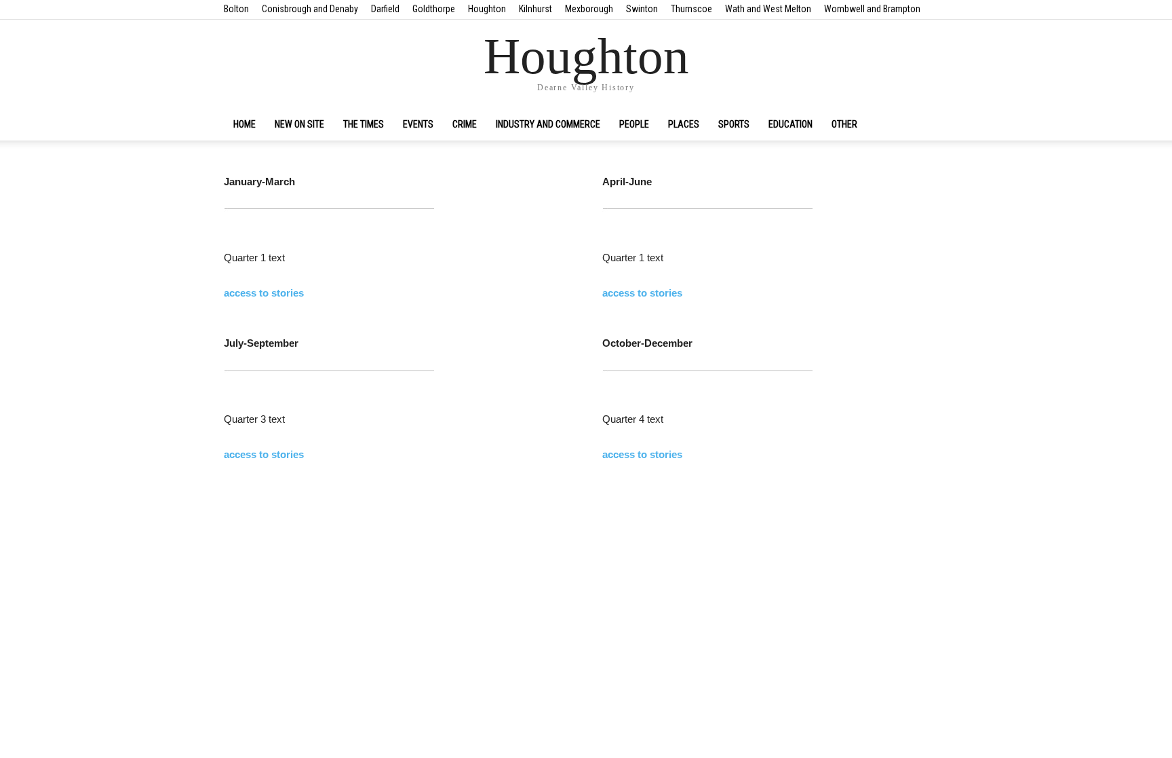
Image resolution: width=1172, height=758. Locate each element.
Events (418, 124)
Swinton (642, 8)
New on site (299, 124)
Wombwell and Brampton (872, 8)
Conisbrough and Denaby (310, 8)
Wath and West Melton (768, 8)
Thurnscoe (691, 8)
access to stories (264, 293)
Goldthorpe (433, 8)
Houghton (487, 8)
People (634, 124)
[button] (932, 125)
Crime (464, 124)
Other (844, 124)
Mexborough (589, 8)
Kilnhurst (535, 8)
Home (244, 124)
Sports (733, 124)
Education (790, 124)
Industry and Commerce (548, 124)
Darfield (385, 8)
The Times (363, 124)
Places (683, 124)
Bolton (236, 8)
